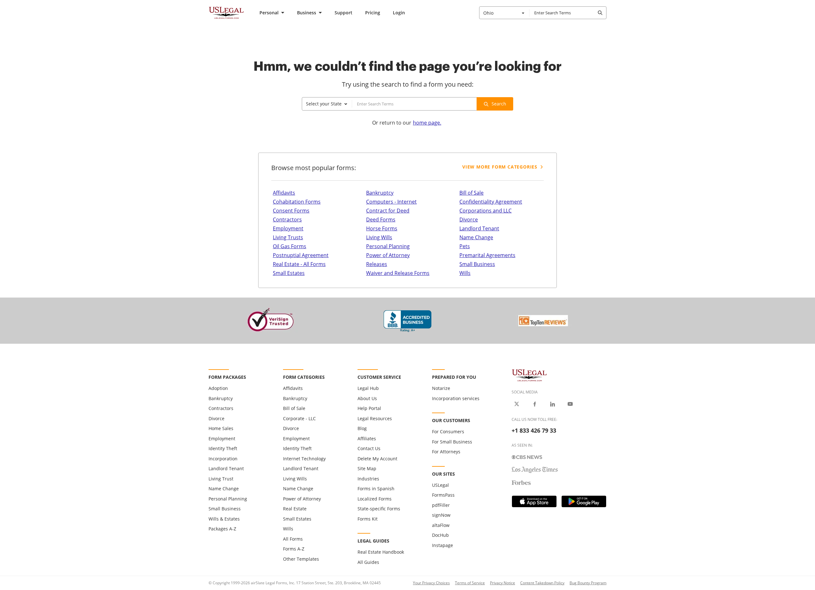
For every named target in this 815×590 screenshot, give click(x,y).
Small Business (477, 264)
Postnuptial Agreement (301, 255)
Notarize (441, 388)
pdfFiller (441, 505)
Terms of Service (470, 583)
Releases (376, 264)
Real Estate (295, 509)
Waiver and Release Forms (397, 273)
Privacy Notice (502, 583)
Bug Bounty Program (588, 583)
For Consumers (448, 431)
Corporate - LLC (299, 418)
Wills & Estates (224, 519)
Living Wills (379, 237)
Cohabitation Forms (297, 201)
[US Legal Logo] (529, 374)
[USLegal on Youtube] (570, 404)
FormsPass (443, 495)
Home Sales (221, 428)
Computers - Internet (391, 201)
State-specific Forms (379, 509)
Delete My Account (377, 459)
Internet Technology (304, 459)
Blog (362, 428)
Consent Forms (291, 210)
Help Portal (369, 408)
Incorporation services (455, 398)
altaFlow (441, 525)
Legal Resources (375, 418)
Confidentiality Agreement (490, 201)
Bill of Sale (471, 192)
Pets (464, 246)
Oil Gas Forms (289, 246)
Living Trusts (288, 237)
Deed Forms (380, 219)
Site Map (367, 468)
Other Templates (301, 559)
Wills (465, 273)
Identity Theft (223, 448)
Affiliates (367, 438)
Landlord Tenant (479, 228)
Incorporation (223, 459)
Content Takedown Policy (542, 583)
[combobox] (504, 13)
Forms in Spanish (376, 489)
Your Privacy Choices (431, 583)
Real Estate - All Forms (299, 264)
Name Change (476, 237)
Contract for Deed (387, 210)
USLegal (440, 485)
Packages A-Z (222, 529)
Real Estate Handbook (381, 552)
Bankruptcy (379, 192)
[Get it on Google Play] (583, 501)
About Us (367, 398)
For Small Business (452, 442)
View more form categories (499, 167)
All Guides (368, 562)
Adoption (218, 388)
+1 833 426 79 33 (534, 430)
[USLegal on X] (517, 404)
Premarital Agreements (487, 255)
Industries (368, 479)
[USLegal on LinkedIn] (552, 404)
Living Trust (221, 479)
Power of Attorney (388, 255)
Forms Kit (368, 519)
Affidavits (284, 192)
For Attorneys (446, 452)
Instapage (442, 545)
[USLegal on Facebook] (534, 404)
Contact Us (369, 448)
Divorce (468, 219)
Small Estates (289, 273)
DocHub (440, 535)
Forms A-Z (293, 549)
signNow (441, 515)
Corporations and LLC (485, 210)
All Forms (293, 539)
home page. (427, 122)
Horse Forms (381, 228)
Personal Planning (388, 246)
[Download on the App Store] (534, 501)
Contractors (287, 219)
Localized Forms (375, 499)
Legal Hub (368, 388)
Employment (288, 228)
